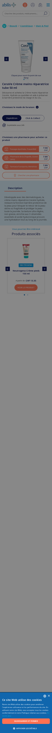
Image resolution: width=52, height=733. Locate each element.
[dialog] (26, 366)
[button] (26, 728)
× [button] (49, 696)
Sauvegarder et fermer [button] (26, 721)
